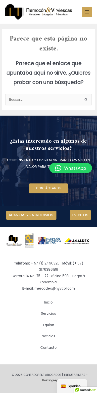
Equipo (48, 325)
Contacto (48, 347)
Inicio (48, 302)
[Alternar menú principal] (87, 12)
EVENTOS (80, 215)
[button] (70, 168)
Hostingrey (50, 380)
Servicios (48, 313)
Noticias (48, 336)
